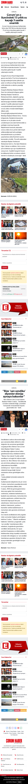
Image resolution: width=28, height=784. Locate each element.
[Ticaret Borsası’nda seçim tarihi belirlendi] (7, 223)
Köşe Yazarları (12, 733)
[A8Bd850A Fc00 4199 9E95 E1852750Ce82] (14, 185)
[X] (10, 728)
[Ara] (23, 2)
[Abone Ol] (26, 54)
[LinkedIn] (15, 728)
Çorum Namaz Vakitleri (5, 759)
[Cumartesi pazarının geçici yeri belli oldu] (21, 223)
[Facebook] (7, 728)
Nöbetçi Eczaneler (7, 755)
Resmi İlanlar (15, 7)
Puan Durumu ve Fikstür (6, 765)
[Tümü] (26, 319)
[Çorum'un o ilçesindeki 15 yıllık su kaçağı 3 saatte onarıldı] (14, 43)
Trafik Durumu (19, 758)
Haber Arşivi (20, 770)
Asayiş (14, 361)
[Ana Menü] (25, 2)
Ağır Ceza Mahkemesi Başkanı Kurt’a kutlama (7, 216)
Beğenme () (18, 294)
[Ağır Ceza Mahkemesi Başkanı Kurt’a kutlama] (7, 210)
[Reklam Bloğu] (14, 308)
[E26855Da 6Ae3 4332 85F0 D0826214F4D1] (14, 168)
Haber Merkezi (6, 433)
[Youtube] (18, 728)
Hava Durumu (20, 755)
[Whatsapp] (21, 728)
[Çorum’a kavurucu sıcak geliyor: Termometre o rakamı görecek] (21, 235)
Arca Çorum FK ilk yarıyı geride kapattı (20, 357)
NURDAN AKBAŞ (5, 57)
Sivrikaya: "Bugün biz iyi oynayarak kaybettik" (20, 334)
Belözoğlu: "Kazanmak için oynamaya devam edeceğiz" (18, 326)
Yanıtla (5, 294)
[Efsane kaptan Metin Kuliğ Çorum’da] (21, 210)
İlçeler (23, 7)
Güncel (7, 7)
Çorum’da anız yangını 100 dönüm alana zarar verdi (19, 365)
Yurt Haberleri (14, 734)
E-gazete (6, 733)
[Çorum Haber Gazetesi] (7, 2)
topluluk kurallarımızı (15, 272)
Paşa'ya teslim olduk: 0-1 (19, 342)
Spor (14, 323)
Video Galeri (20, 733)
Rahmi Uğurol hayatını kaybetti (19, 349)
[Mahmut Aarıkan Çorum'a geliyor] (7, 235)
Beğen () (11, 294)
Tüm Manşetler (20, 764)
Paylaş (4, 53)
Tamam (19, 782)
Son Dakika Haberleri (8, 770)
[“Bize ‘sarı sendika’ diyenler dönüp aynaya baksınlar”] (14, 419)
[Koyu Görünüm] (21, 2)
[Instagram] (12, 728)
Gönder (4, 267)
